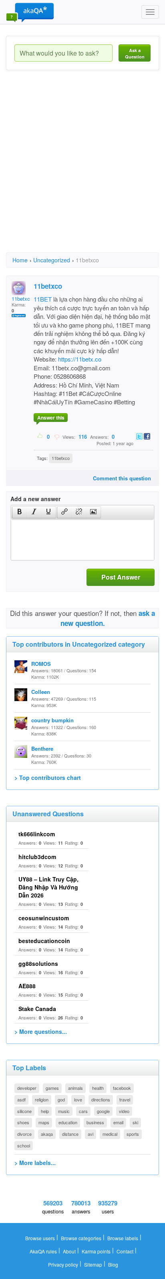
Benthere (42, 748)
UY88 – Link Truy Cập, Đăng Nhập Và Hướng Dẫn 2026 (48, 887)
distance (70, 1134)
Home (20, 260)
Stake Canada (37, 1009)
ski (135, 1122)
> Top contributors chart (47, 777)
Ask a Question (135, 53)
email (118, 1122)
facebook (122, 1088)
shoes (23, 1122)
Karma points (96, 1251)
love (78, 1099)
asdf (21, 1099)
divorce (24, 1134)
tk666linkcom (36, 834)
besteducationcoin (44, 941)
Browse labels (122, 1238)
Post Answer (120, 577)
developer (26, 1088)
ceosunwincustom (43, 918)
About (69, 1251)
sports (133, 1134)
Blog (113, 1264)
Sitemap (93, 1264)
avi (90, 1134)
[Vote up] (40, 436)
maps (43, 1122)
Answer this (50, 417)
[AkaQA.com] (30, 12)
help (45, 1111)
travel (124, 1099)
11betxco (22, 298)
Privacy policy (63, 1264)
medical (110, 1134)
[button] (19, 512)
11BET (43, 299)
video (124, 1111)
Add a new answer (35, 499)
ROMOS (41, 663)
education (67, 1122)
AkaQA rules (43, 1251)
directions (100, 1099)
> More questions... (40, 1031)
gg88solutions (38, 963)
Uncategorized (51, 260)
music (64, 1111)
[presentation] (19, 512)
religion (41, 1099)
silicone (24, 1111)
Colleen (40, 691)
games (52, 1088)
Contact (125, 1251)
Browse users (40, 1238)
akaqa (47, 1134)
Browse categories (81, 1238)
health (98, 1088)
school (23, 1145)
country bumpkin (52, 720)
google (103, 1111)
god (61, 1099)
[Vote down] (56, 436)
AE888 (27, 986)
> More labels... (35, 1163)
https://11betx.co (79, 359)
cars (83, 1111)
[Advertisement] (82, 168)
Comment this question (122, 478)
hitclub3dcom (37, 857)
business (95, 1122)
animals (75, 1088)
